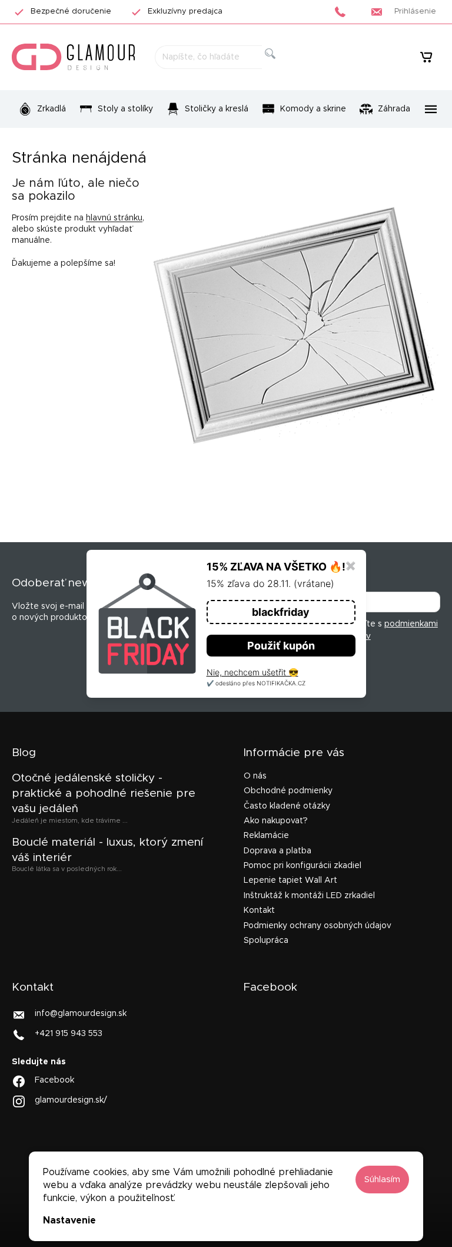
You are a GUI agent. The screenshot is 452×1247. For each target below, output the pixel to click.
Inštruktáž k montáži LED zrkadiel (309, 896)
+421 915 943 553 (68, 1034)
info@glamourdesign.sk (81, 1014)
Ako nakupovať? (276, 821)
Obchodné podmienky (288, 791)
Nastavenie (69, 1220)
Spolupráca (266, 940)
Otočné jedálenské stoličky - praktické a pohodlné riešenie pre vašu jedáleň (103, 794)
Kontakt (259, 910)
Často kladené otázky (287, 806)
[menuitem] (42, 109)
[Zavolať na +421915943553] (343, 12)
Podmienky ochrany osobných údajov (317, 926)
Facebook (54, 1080)
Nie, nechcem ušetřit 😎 (252, 672)
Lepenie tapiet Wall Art (290, 880)
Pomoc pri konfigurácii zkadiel (302, 866)
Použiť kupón (281, 645)
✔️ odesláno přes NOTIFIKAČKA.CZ (256, 683)
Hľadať (280, 67)
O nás (255, 776)
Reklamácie (266, 836)
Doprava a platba (277, 851)
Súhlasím (382, 1179)
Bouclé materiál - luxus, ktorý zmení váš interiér (107, 850)
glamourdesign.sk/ (71, 1100)
